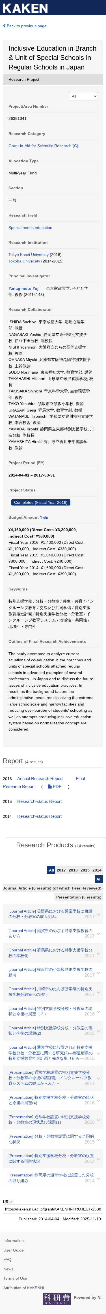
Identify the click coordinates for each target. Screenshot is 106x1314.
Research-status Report (39, 801)
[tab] (56, 845)
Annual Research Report (40, 778)
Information (13, 1240)
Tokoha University (24, 261)
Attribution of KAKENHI (23, 1288)
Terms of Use (15, 1278)
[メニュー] (99, 7)
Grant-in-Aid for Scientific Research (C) (43, 145)
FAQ (7, 1259)
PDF (56, 786)
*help (44, 518)
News (8, 1269)
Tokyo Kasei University (28, 254)
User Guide (13, 1250)
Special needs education (30, 227)
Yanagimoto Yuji (24, 288)
